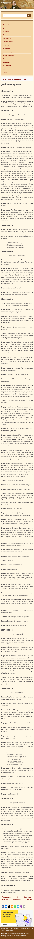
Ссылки (5, 72)
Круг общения (7, 38)
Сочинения (6, 45)
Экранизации (7, 48)
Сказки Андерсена (8, 41)
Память (5, 69)
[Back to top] (30, 935)
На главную (6, 24)
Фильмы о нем (7, 65)
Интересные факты (8, 55)
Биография (6, 31)
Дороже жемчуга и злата (19, 79)
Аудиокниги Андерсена (9, 52)
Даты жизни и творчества (10, 28)
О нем (4, 34)
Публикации (6, 62)
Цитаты (5, 58)
